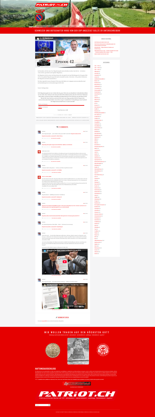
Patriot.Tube (97, 191)
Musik (95, 167)
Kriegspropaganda (98, 146)
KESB (95, 140)
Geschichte (96, 124)
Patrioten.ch (75, 412)
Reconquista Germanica (99, 204)
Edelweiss (96, 97)
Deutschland (97, 94)
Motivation (96, 165)
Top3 (95, 229)
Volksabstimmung (98, 240)
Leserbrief (96, 150)
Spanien (96, 223)
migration (58, 120)
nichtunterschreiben (70, 120)
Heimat (96, 129)
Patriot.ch (96, 187)
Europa (44, 117)
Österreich (96, 184)
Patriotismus (97, 193)
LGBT (95, 152)
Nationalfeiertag (97, 169)
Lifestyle (96, 155)
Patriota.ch (91, 412)
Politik (95, 197)
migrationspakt (63, 120)
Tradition (96, 231)
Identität (96, 131)
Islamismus (96, 137)
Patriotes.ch (87, 412)
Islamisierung (48, 117)
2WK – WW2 (97, 67)
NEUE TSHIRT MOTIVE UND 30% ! (101, 54)
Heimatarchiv (82, 26)
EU (95, 103)
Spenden (64, 26)
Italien (95, 139)
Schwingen (96, 217)
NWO (95, 180)
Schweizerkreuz (97, 216)
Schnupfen (96, 208)
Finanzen (96, 110)
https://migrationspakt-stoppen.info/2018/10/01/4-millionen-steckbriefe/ (57, 144)
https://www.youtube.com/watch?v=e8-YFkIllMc (52, 170)
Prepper (96, 201)
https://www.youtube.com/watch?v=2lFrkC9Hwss (52, 136)
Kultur (95, 148)
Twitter (96, 232)
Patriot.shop (97, 189)
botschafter (79, 117)
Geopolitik (96, 122)
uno (81, 120)
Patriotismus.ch (81, 412)
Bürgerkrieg (97, 84)
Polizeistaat (96, 199)
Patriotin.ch (71, 412)
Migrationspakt (63, 117)
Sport (95, 225)
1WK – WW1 (97, 65)
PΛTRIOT (65, 114)
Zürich (95, 253)
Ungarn (96, 234)
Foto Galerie (97, 114)
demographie (84, 117)
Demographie (40, 117)
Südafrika (96, 227)
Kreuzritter (96, 144)
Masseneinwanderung (55, 117)
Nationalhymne (97, 171)
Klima (95, 142)
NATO (95, 172)
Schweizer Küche (98, 214)
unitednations (77, 120)
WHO (95, 246)
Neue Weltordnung (98, 174)
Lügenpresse (97, 159)
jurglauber (41, 120)
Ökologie (96, 182)
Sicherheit (96, 219)
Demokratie (96, 92)
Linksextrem (97, 157)
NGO (95, 176)
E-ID (95, 95)
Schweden (96, 210)
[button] (96, 26)
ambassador (74, 117)
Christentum (97, 86)
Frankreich (96, 116)
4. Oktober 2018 (60, 114)
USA (95, 238)
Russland (96, 206)
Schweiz (96, 212)
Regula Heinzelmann (46, 176)
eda (87, 117)
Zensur (95, 249)
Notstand (96, 178)
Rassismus (96, 202)
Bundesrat (96, 82)
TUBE (47, 26)
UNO (66, 117)
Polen (95, 195)
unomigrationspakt (85, 120)
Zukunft (69, 117)
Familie (95, 109)
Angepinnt (96, 75)
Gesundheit (96, 125)
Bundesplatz (40, 26)
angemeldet (44, 321)
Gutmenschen (97, 127)
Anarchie (96, 73)
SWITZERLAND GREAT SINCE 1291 (101, 42)
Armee (95, 77)
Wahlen (96, 244)
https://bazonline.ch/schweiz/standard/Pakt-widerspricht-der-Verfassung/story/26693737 (60, 215)
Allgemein (96, 71)
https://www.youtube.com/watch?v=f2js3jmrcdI (52, 197)
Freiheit (96, 118)
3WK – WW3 (97, 69)
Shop (58, 26)
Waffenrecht (97, 242)
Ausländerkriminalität (99, 78)
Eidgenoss (96, 99)
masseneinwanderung (52, 120)
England (96, 101)
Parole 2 (96, 186)
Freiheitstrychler (98, 120)
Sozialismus (96, 221)
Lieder (95, 154)
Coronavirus (97, 88)
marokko (45, 120)
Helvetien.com (96, 412)
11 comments (69, 114)
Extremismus (97, 107)
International (97, 133)
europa (37, 120)
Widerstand (96, 248)
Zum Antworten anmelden (55, 138)
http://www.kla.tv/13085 (76, 133)
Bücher (96, 80)
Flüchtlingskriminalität (99, 112)
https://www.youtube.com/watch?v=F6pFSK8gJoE (52, 226)
